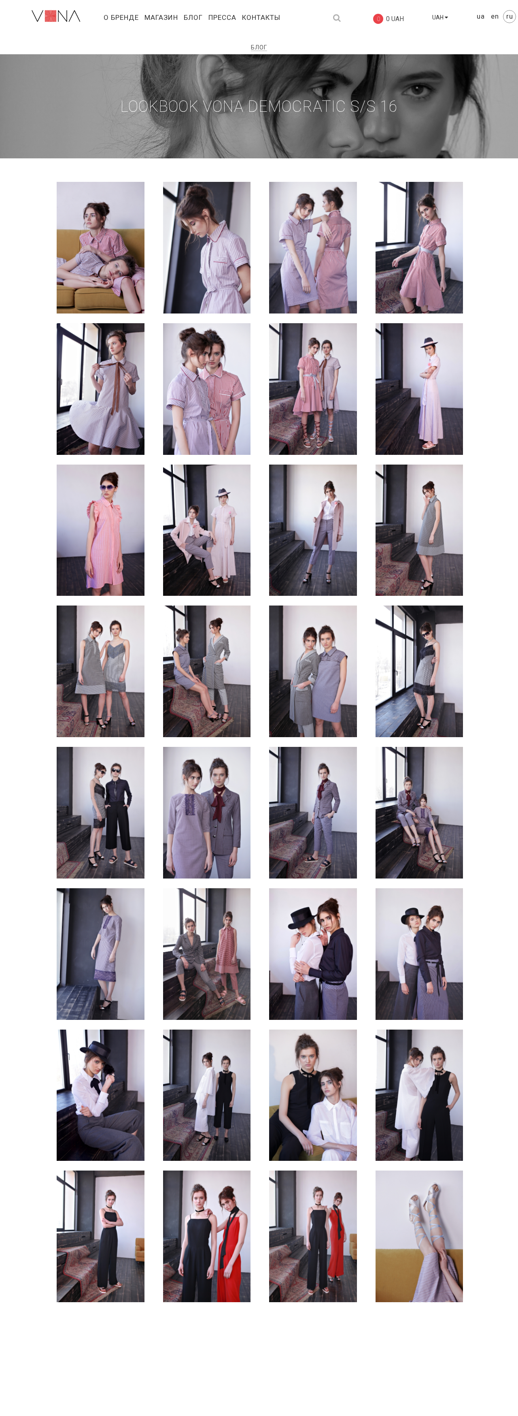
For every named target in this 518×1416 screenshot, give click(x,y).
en (496, 16)
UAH (438, 17)
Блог (193, 17)
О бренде (121, 17)
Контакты (261, 17)
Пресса (222, 17)
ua (482, 16)
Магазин (161, 17)
